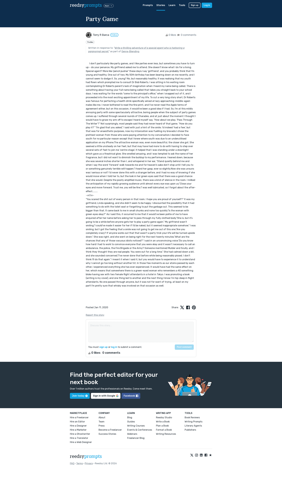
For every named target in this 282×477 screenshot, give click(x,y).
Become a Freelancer (110, 429)
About (102, 417)
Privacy (89, 463)
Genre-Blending (130, 51)
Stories (160, 5)
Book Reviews (192, 417)
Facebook (129, 395)
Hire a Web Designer (81, 442)
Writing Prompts (193, 421)
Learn (172, 5)
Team (101, 421)
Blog (129, 417)
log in (114, 347)
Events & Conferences (139, 429)
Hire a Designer (78, 425)
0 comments (188, 35)
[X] (192, 455)
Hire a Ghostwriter (80, 434)
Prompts (148, 5)
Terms (79, 463)
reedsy (86, 5)
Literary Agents (193, 425)
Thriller (90, 42)
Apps (107, 6)
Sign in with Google (104, 395)
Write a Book (163, 421)
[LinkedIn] (201, 455)
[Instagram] (196, 455)
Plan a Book (162, 425)
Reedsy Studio (164, 417)
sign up (103, 347)
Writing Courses (136, 425)
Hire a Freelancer (79, 417)
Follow (114, 35)
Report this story (95, 315)
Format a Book (164, 429)
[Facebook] (206, 455)
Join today (78, 395)
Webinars (132, 434)
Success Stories (107, 434)
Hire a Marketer (78, 429)
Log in (207, 5)
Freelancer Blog (136, 438)
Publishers (190, 429)
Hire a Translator (79, 438)
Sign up (194, 5)
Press (102, 425)
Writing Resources (166, 434)
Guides (131, 421)
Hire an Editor (77, 421)
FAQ (72, 463)
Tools (182, 5)
